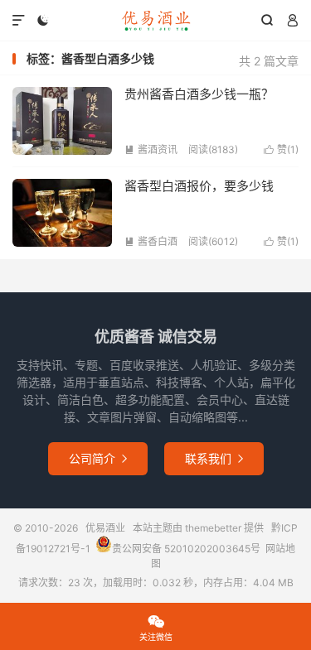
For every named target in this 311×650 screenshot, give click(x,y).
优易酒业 (155, 21)
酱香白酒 (150, 241)
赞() (281, 149)
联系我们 (214, 458)
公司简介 (98, 458)
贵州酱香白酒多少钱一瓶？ (199, 94)
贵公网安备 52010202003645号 (186, 548)
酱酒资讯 (150, 149)
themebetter (213, 528)
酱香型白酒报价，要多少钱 (199, 186)
